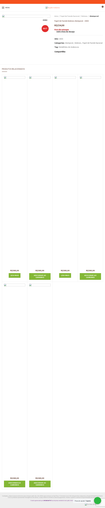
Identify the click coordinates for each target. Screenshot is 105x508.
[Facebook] (47, 2)
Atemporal (94, 16)
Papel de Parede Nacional (69, 16)
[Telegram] (57, 2)
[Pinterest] (50, 2)
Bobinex (84, 16)
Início (56, 16)
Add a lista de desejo (65, 32)
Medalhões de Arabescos (69, 47)
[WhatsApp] (54, 2)
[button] (39, 276)
